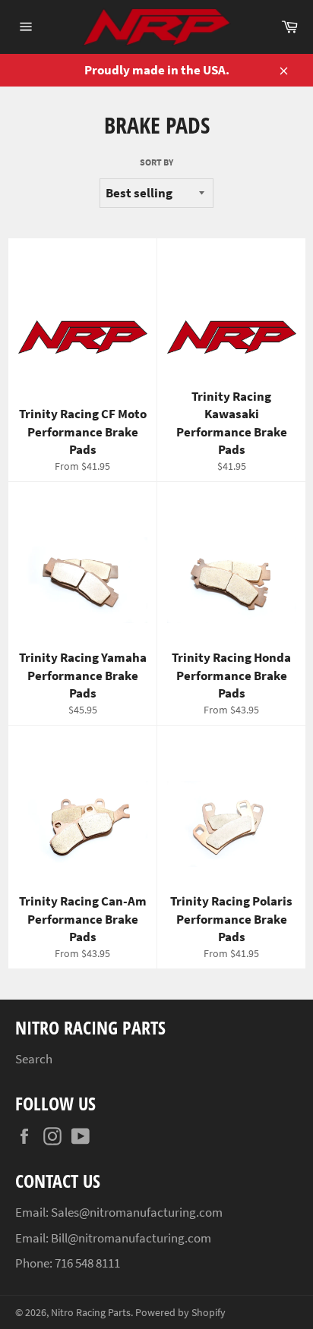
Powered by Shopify (180, 1312)
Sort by (156, 162)
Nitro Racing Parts (91, 1312)
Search (33, 1058)
